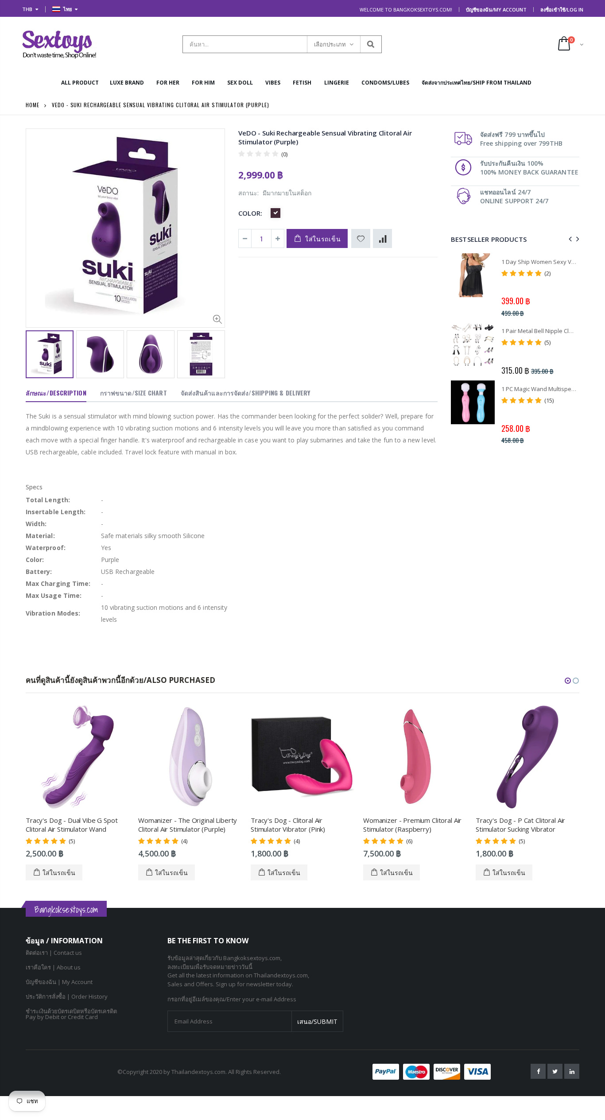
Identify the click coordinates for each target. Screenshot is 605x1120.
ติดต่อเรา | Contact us (54, 953)
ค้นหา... (370, 44)
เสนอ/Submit (317, 1021)
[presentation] (35, 353)
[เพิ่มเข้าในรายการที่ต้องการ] (360, 238)
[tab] (56, 393)
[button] (568, 680)
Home (32, 105)
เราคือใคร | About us (53, 967)
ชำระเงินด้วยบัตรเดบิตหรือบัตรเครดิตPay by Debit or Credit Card (71, 1014)
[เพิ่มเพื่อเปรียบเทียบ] (382, 238)
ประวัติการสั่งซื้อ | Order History (67, 996)
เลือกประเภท (330, 44)
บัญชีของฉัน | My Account (59, 982)
